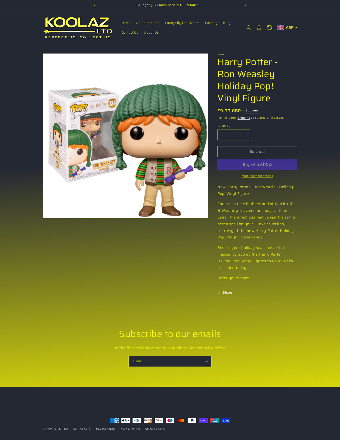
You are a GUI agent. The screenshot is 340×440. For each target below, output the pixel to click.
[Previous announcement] (95, 5)
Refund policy (82, 429)
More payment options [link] (257, 176)
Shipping (244, 117)
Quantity (223, 125)
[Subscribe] (206, 361)
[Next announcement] (245, 5)
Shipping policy (155, 429)
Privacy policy (105, 429)
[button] (249, 27)
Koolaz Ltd (61, 429)
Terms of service (130, 429)
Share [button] (227, 292)
